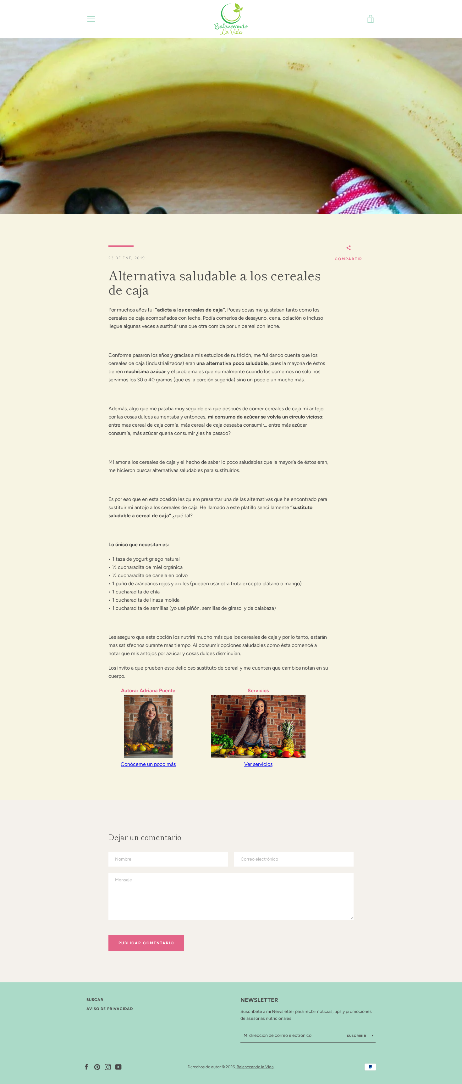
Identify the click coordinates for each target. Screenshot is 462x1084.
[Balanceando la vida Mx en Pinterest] (97, 1067)
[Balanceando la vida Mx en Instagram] (108, 1067)
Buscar (94, 999)
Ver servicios (258, 764)
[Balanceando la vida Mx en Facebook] (86, 1067)
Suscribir (357, 1036)
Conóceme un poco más (148, 764)
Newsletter (259, 1000)
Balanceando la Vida (255, 1066)
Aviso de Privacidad (109, 1009)
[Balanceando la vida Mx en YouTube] (118, 1067)
